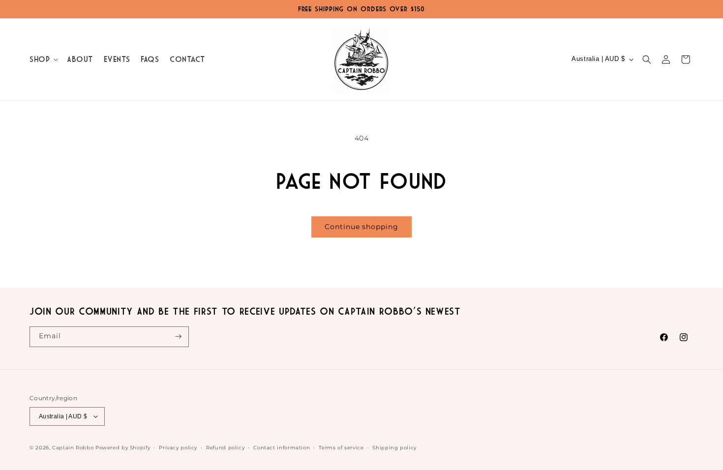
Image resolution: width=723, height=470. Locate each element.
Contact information (281, 447)
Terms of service (341, 447)
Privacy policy (178, 447)
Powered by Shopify (122, 447)
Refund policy (225, 447)
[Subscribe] (178, 336)
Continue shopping (361, 227)
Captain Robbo (72, 447)
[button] (42, 59)
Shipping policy (394, 447)
